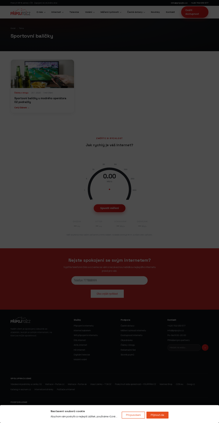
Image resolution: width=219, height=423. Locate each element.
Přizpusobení (133, 415)
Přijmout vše (157, 415)
